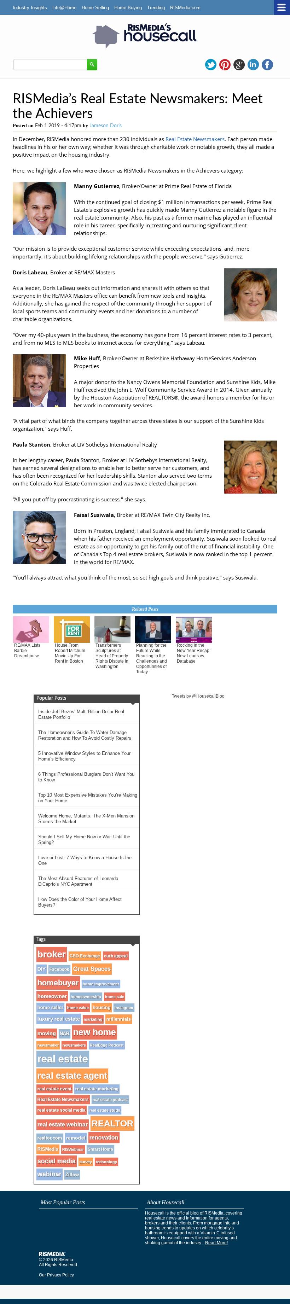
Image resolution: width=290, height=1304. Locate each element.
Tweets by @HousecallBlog (198, 696)
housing (102, 1007)
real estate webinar (62, 1125)
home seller (50, 1007)
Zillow (72, 1174)
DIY (41, 969)
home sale (114, 997)
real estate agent (72, 1076)
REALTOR (112, 1123)
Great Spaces (92, 969)
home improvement (101, 984)
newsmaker (48, 1045)
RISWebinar (73, 1149)
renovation (103, 1137)
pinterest (225, 65)
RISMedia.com (185, 7)
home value (78, 1008)
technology (106, 1162)
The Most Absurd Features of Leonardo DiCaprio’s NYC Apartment (78, 881)
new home (94, 1032)
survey (86, 1162)
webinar (49, 1174)
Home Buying (128, 7)
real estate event (54, 1089)
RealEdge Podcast (107, 1045)
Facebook (59, 969)
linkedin (253, 65)
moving (46, 1033)
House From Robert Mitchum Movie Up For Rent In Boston (70, 653)
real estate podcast (110, 1100)
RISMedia (47, 1149)
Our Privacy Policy (56, 1275)
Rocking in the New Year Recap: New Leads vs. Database (193, 653)
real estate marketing (96, 1089)
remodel (76, 1138)
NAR (64, 1033)
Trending (156, 7)
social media (56, 1161)
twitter (211, 65)
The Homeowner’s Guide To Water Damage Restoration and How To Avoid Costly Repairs (84, 735)
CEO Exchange (85, 956)
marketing (93, 1019)
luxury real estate (58, 1019)
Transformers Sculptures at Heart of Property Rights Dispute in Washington (111, 656)
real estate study (104, 1110)
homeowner (52, 996)
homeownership (86, 997)
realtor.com (49, 1138)
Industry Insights (30, 7)
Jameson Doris (105, 125)
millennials (118, 1019)
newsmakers (74, 1045)
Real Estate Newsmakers (195, 138)
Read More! (216, 1242)
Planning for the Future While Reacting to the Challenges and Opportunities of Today (151, 658)
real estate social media (61, 1110)
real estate (62, 1059)
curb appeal (116, 956)
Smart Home (100, 1149)
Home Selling (95, 7)
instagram (124, 1008)
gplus (239, 65)
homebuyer (58, 982)
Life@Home (64, 7)
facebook (267, 65)
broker (51, 954)
